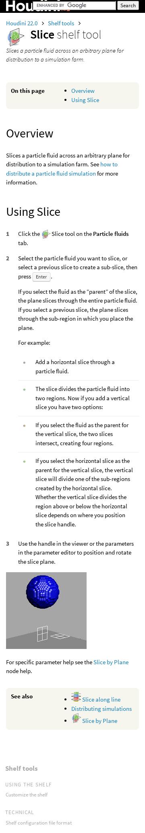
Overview (83, 90)
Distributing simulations (101, 708)
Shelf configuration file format (39, 822)
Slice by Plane (110, 662)
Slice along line (100, 699)
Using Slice (85, 100)
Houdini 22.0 (22, 23)
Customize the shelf (27, 794)
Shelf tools (61, 23)
